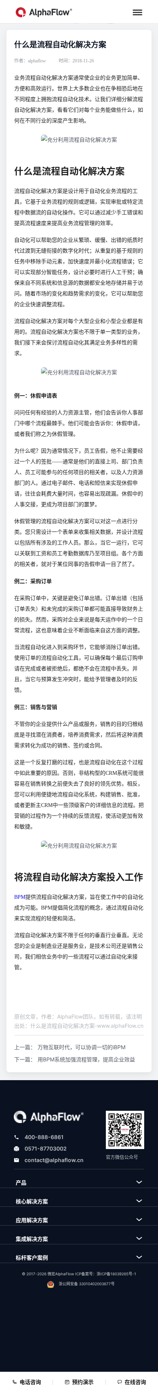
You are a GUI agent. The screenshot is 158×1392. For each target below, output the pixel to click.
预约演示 (83, 1382)
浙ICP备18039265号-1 (116, 1273)
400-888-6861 (44, 1137)
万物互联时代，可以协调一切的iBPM (81, 1047)
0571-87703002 (46, 1148)
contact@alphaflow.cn (54, 1160)
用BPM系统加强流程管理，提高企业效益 (86, 1059)
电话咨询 (30, 1382)
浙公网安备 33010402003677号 (87, 1283)
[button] (137, 12)
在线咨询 (135, 1382)
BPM (19, 897)
